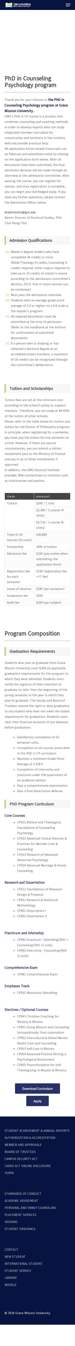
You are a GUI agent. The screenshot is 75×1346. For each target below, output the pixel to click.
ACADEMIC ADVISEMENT (21, 1201)
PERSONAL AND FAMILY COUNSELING (30, 1208)
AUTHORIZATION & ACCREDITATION (30, 1138)
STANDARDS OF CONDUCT (23, 1193)
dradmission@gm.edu (20, 212)
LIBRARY (11, 1278)
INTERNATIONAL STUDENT (24, 1263)
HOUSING (11, 1222)
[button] (68, 5)
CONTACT (11, 1249)
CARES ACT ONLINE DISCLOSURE (28, 1166)
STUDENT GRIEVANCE (20, 1229)
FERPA (9, 1173)
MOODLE (11, 1285)
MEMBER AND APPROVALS (23, 1145)
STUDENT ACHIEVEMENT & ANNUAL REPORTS (37, 1131)
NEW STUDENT (15, 1256)
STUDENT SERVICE (18, 1271)
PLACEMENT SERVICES (20, 1215)
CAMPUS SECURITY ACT (21, 1159)
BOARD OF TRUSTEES (20, 1152)
